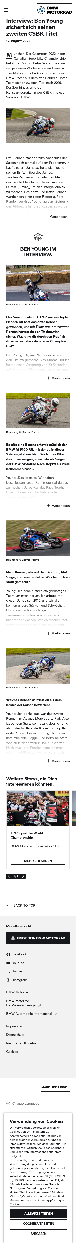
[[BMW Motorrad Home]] (54, 10)
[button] (6, 10)
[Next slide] (23, 876)
